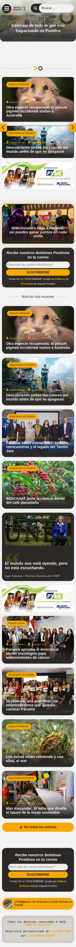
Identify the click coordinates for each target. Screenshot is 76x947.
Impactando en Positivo (21, 133)
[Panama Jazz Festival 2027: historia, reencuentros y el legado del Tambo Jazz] (38, 433)
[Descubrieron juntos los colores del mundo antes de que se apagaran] (38, 142)
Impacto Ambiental (19, 84)
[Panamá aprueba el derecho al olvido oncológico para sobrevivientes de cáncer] (38, 640)
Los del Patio (61, 931)
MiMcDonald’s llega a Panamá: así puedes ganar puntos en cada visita (38, 232)
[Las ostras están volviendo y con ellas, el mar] (38, 743)
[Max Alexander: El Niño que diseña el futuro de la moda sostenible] (38, 795)
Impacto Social (17, 623)
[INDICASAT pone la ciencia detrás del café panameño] (38, 485)
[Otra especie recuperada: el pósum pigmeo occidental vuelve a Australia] (38, 99)
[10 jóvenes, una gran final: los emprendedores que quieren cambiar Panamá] (38, 691)
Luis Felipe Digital (41, 935)
